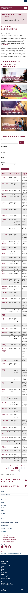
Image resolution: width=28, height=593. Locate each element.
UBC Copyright (20, 589)
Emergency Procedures (5, 589)
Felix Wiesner (5, 279)
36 (18, 465)
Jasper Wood (5, 437)
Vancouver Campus (5, 576)
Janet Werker (5, 190)
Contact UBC (4, 563)
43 (20, 468)
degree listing (10, 54)
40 (10, 468)
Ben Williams (4, 309)
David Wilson (4, 328)
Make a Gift (3, 570)
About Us (3, 515)
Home (2, 491)
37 (22, 465)
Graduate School (6, 535)
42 (17, 468)
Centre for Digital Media (6, 583)
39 (7, 468)
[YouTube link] (9, 546)
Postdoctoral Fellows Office (9, 537)
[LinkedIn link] (5, 546)
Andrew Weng (5, 183)
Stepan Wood (5, 441)
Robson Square (4, 581)
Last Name (4, 146)
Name (3, 173)
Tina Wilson (4, 332)
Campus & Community (6, 499)
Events (2, 567)
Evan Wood (4, 427)
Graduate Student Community (9, 539)
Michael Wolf (4, 377)
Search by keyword (6, 140)
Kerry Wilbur (4, 292)
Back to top (3, 553)
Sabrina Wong (5, 414)
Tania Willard (4, 302)
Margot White (5, 226)
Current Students (4, 497)
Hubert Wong (4, 402)
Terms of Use (14, 589)
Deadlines (3, 507)
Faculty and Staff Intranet (8, 541)
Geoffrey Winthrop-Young (4, 350)
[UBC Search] (25, 1)
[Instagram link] (2, 546)
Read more (16, 21)
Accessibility (3, 590)
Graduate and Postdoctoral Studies (14, 523)
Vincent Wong (5, 420)
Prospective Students (5, 494)
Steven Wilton (5, 336)
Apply (2, 518)
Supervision (3, 505)
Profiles (14, 553)
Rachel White (5, 234)
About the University (5, 565)
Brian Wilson (4, 324)
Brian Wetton (4, 215)
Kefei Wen (4, 177)
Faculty (17, 173)
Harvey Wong (5, 396)
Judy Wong (4, 408)
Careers (3, 569)
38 (25, 465)
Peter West (4, 209)
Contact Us (3, 531)
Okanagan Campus (5, 578)
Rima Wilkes (4, 298)
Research (18, 553)
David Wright (4, 454)
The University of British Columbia (10, 2)
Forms (2, 510)
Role (2, 157)
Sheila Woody (5, 450)
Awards (2, 502)
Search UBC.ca (4, 572)
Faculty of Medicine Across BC (7, 584)
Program (3, 152)
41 (14, 468)
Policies (3, 513)
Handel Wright (5, 458)
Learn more (4, 44)
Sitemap (10, 553)
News (2, 566)
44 (23, 468)
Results (3, 162)
